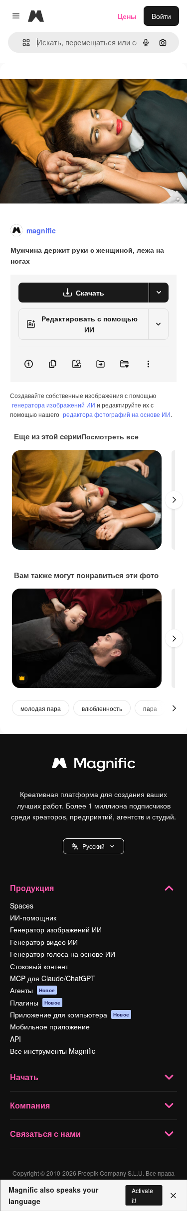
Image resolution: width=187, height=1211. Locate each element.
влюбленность (102, 708)
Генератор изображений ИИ (56, 929)
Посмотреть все (110, 436)
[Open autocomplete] (22, 42)
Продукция (32, 888)
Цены (127, 16)
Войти (161, 16)
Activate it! (142, 1195)
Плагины (35, 1003)
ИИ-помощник (33, 917)
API (15, 1039)
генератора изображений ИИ (53, 405)
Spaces (21, 905)
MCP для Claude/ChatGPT (52, 978)
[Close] (173, 1196)
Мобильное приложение (50, 1026)
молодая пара (40, 708)
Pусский (93, 846)
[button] (93, 846)
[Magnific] (94, 765)
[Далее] (174, 500)
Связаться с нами (45, 1133)
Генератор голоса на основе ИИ (62, 954)
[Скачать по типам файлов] (159, 293)
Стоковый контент (39, 966)
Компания (30, 1105)
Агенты (32, 990)
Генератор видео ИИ (44, 942)
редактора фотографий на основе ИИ (117, 414)
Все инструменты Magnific (52, 1051)
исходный (67, 85)
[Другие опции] (148, 364)
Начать (24, 1077)
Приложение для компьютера (69, 1014)
